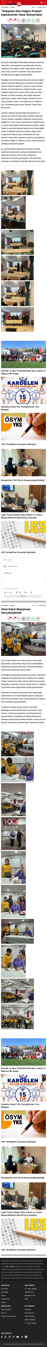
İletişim (3, 1302)
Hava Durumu (29, 1313)
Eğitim (13, 7)
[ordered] (16, 592)
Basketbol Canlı (30, 1295)
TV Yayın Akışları (31, 1289)
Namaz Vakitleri (30, 1320)
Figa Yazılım (10, 1266)
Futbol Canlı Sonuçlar (8, 1316)
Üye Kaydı (4, 1292)
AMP (26, 1299)
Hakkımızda (5, 1299)
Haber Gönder (29, 1316)
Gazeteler (28, 1309)
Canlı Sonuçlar (6, 1309)
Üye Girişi (4, 1289)
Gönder (23, 596)
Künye (3, 1295)
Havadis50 (4, 7)
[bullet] (19, 592)
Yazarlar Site (29, 1292)
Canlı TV (4, 1313)
